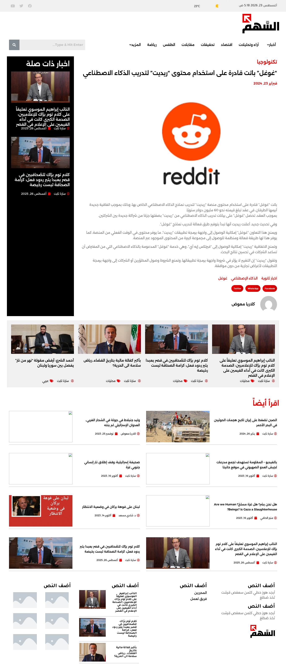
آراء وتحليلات (249, 45)
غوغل (222, 278)
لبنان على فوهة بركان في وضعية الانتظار (111, 507)
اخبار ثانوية (269, 278)
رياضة (152, 45)
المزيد (136, 45)
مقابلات (188, 45)
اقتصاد (226, 45)
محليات (245, 381)
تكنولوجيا (267, 62)
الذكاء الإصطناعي (244, 278)
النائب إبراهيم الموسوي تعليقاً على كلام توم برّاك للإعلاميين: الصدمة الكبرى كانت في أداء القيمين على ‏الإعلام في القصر (246, 549)
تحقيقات (208, 45)
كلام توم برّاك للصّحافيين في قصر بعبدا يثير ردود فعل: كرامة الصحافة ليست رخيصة (42, 180)
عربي (45, 381)
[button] (270, 45)
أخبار (272, 45)
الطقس (169, 45)
